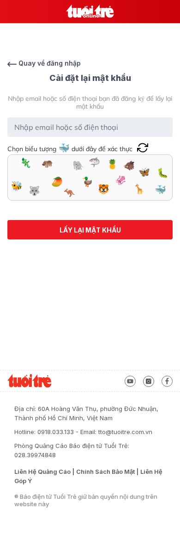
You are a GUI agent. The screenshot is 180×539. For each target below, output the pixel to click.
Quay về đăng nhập (49, 63)
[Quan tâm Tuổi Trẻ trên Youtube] (130, 380)
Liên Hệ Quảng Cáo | (44, 471)
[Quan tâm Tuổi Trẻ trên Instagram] (148, 380)
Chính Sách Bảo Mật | (107, 471)
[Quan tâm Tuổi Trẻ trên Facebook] (167, 380)
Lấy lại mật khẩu (90, 230)
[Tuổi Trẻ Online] (90, 11)
